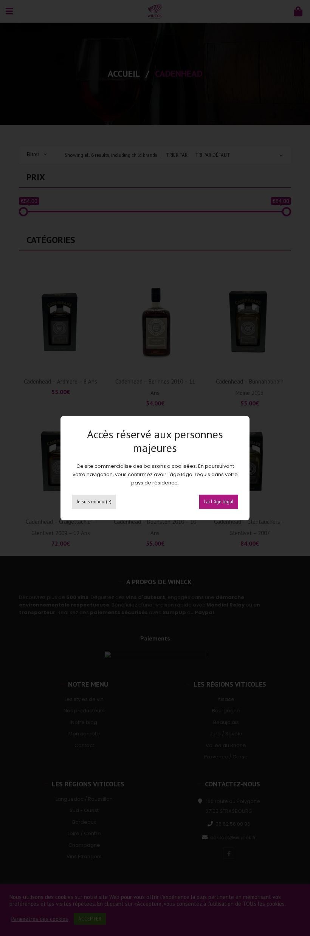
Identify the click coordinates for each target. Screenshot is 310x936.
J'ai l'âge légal (219, 501)
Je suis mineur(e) (94, 501)
